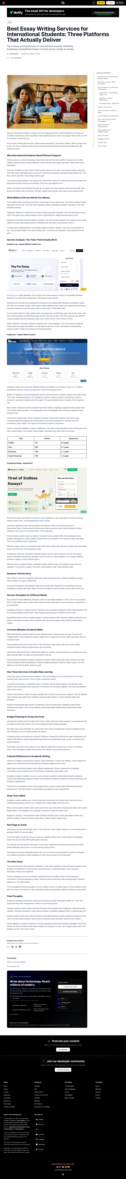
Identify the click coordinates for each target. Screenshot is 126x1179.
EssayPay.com (12, 295)
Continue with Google (70, 987)
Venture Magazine (70, 1089)
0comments (17, 58)
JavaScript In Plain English (17, 1127)
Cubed (67, 1092)
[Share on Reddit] (20, 947)
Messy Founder (69, 1098)
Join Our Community (63, 1070)
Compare (37, 1098)
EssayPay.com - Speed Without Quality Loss (108, 93)
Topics (6, 1089)
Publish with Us (39, 1092)
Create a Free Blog (9, 1107)
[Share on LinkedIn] (12, 947)
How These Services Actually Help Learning (107, 120)
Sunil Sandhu (21, 1120)
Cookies (98, 1098)
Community (7, 1098)
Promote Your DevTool (41, 1095)
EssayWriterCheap (38, 518)
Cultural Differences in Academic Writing (104, 131)
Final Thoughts (102, 146)
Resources (7, 1095)
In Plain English (69, 1086)
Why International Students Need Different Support (108, 77)
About (97, 1086)
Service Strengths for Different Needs (107, 111)
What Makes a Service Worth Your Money (106, 83)
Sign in (111, 3)
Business (101, 3)
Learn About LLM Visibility (42, 1107)
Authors (6, 1092)
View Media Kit (63, 1049)
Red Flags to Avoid (103, 139)
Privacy (97, 1095)
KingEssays (28, 390)
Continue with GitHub (70, 991)
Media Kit (37, 1101)
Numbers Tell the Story (105, 107)
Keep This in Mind (103, 135)
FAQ (35, 1089)
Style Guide (7, 1104)
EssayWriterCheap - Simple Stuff (109, 103)
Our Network (38, 1104)
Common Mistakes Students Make (108, 116)
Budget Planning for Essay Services (104, 125)
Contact (98, 1092)
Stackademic (69, 1095)
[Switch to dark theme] (94, 3)
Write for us (7, 1101)
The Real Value (102, 142)
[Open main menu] (3, 2)
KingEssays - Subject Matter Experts (105, 99)
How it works (14, 1014)
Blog (5, 1086)
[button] (63, 2)
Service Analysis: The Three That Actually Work (108, 88)
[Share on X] (16, 947)
